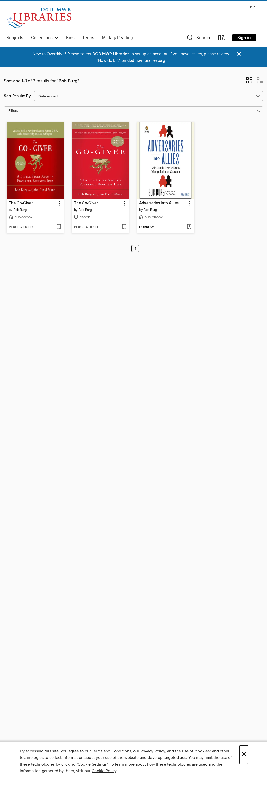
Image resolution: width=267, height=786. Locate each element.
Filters (13, 111)
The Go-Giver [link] (21, 203)
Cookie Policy (104, 770)
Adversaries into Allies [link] (159, 203)
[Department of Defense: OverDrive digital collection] (39, 18)
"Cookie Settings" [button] (92, 764)
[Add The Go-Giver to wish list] (59, 227)
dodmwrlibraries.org (146, 60)
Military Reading (117, 38)
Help (251, 7)
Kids (70, 38)
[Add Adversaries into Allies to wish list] (189, 227)
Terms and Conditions (111, 751)
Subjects (15, 38)
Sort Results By (17, 96)
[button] (198, 39)
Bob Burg (20, 210)
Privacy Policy (152, 751)
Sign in (244, 38)
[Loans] (221, 39)
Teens (88, 38)
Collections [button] (43, 38)
